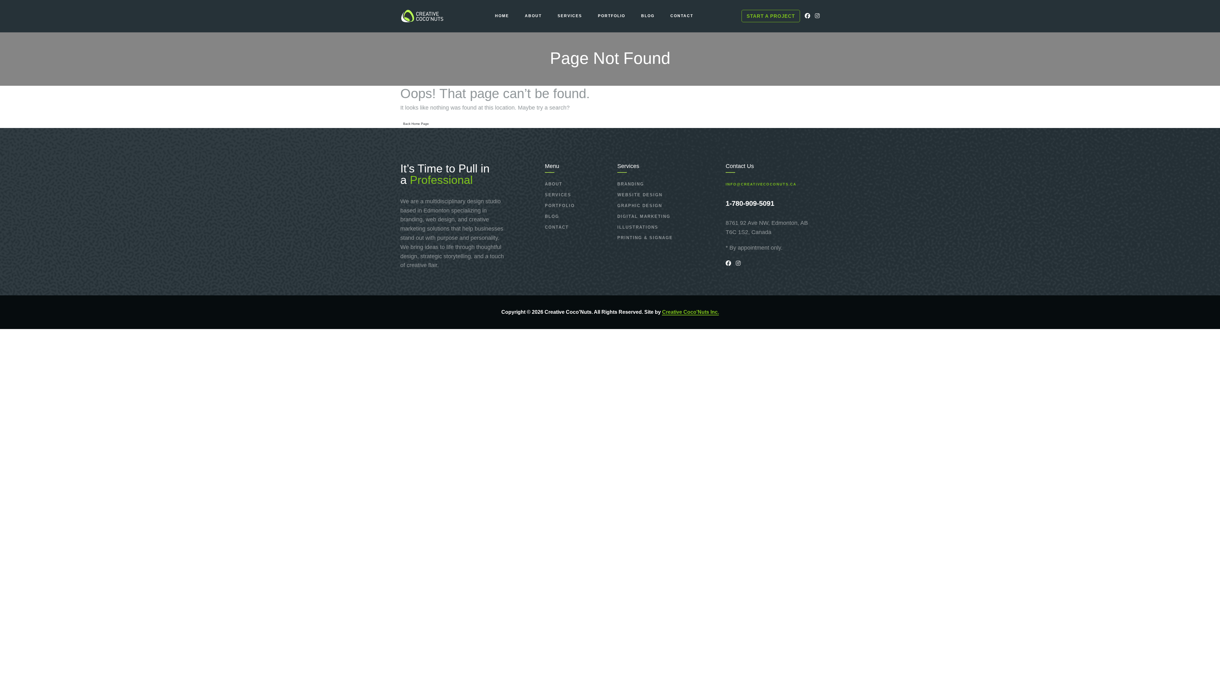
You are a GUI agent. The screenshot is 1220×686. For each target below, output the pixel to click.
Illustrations (637, 227)
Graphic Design (639, 205)
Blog (552, 216)
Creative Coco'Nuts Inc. (690, 312)
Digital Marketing (643, 216)
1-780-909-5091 (750, 203)
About (553, 184)
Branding (630, 184)
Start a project (771, 16)
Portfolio (560, 205)
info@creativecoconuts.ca (761, 184)
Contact (557, 227)
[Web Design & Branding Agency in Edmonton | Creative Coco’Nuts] (421, 16)
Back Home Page (416, 123)
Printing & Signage (645, 237)
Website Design (639, 194)
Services (558, 194)
